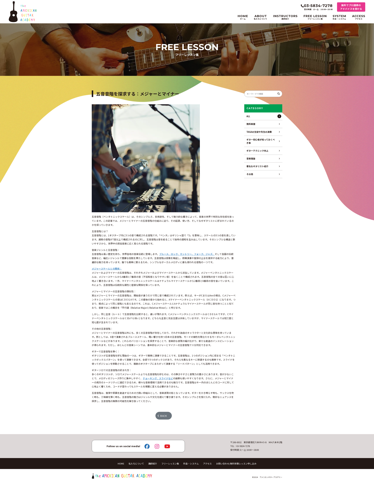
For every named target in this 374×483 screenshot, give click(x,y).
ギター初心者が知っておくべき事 (260, 141)
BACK (163, 416)
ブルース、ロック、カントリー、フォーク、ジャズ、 (187, 254)
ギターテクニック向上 (257, 150)
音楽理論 (250, 158)
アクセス (207, 463)
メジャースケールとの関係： (107, 268)
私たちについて (136, 463)
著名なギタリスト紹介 (257, 166)
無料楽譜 (250, 123)
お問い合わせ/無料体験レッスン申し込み (236, 463)
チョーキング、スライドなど (158, 378)
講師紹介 (152, 463)
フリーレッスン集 (170, 463)
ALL (248, 116)
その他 (249, 174)
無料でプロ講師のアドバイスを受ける (351, 7)
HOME (121, 463)
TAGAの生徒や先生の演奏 (259, 131)
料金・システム (191, 463)
